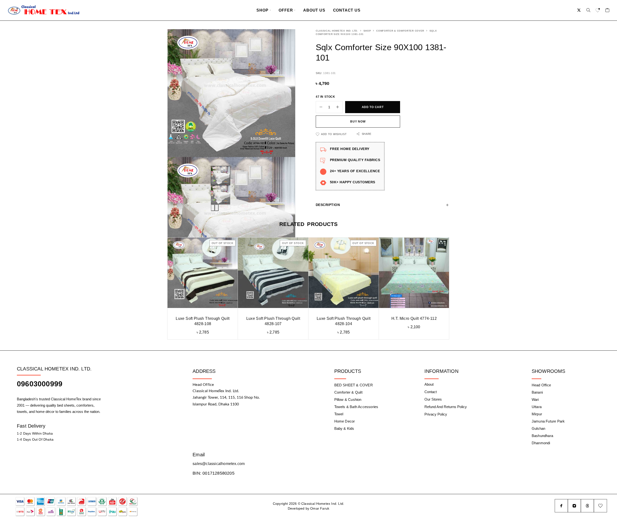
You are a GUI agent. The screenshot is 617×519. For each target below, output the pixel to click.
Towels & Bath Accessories (356, 407)
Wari (535, 399)
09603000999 (39, 384)
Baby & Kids (344, 428)
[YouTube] (600, 505)
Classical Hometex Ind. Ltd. (337, 30)
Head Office (541, 385)
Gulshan (538, 428)
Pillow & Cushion (348, 399)
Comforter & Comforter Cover (400, 30)
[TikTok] (587, 505)
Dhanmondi (541, 443)
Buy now (357, 121)
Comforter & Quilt (348, 392)
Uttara (537, 407)
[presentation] (213, 208)
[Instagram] (574, 505)
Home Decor (344, 421)
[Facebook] (561, 505)
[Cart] (607, 10)
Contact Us (347, 10)
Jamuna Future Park (548, 421)
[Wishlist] (598, 10)
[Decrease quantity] (319, 107)
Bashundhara (542, 436)
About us (314, 10)
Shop (262, 10)
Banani (537, 392)
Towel (338, 414)
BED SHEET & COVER (353, 385)
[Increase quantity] (339, 107)
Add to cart (373, 107)
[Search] (588, 10)
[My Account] (579, 10)
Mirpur (537, 414)
